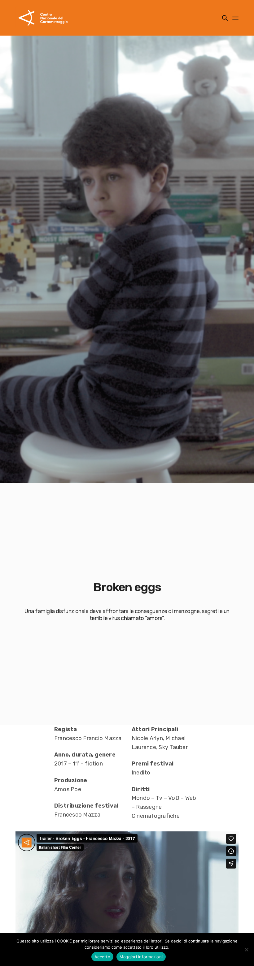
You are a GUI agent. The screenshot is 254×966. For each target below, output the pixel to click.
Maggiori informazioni (141, 956)
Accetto (102, 956)
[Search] (225, 18)
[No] (246, 950)
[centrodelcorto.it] (43, 17)
